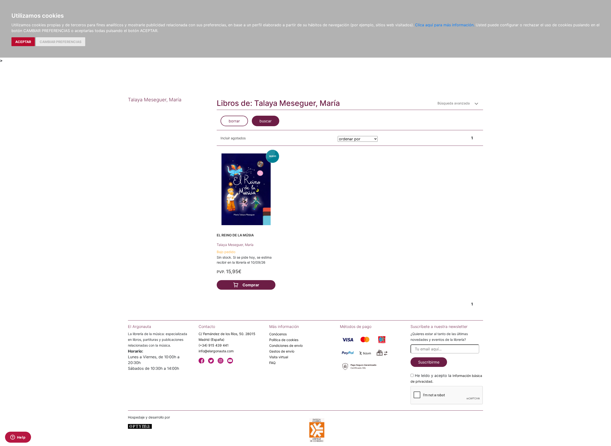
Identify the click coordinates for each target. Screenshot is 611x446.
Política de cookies (283, 340)
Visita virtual (278, 357)
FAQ (272, 363)
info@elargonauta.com (216, 351)
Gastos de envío (281, 351)
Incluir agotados (233, 138)
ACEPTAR (23, 42)
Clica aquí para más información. (444, 24)
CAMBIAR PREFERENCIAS (60, 42)
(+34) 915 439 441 (214, 345)
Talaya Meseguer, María (235, 245)
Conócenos (278, 334)
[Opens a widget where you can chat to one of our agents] (18, 438)
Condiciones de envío (286, 345)
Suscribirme (428, 362)
